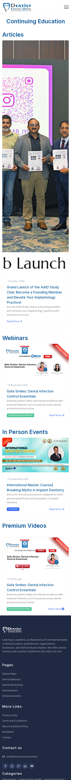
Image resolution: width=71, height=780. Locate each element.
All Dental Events (11, 696)
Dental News (9, 673)
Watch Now (55, 609)
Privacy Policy (10, 715)
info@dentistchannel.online (21, 756)
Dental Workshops (12, 684)
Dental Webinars (11, 679)
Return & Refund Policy (15, 726)
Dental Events (10, 690)
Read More (13, 321)
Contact (6, 737)
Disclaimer (8, 731)
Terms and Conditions (14, 720)
